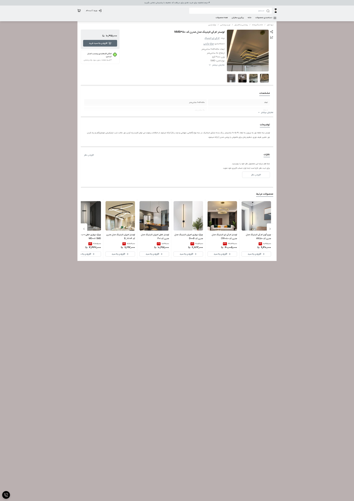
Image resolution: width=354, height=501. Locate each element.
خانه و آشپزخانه (257, 25)
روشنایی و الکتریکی (241, 25)
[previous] (270, 228)
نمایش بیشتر (267, 112)
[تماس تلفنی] (6, 495)
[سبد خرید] (79, 10)
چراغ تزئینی (212, 25)
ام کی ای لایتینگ (212, 38)
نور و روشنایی (225, 25)
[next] (84, 228)
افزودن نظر (89, 155)
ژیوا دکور (270, 25)
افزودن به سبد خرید (98, 43)
